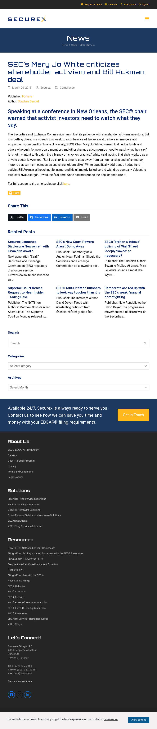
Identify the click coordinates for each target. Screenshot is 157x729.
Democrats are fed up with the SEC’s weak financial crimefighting (125, 292)
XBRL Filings (15, 624)
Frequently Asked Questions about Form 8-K (33, 564)
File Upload (130, 4)
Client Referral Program (21, 460)
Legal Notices (15, 476)
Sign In (145, 4)
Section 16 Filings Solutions (23, 504)
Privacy (12, 466)
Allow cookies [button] (138, 719)
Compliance (67, 87)
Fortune (27, 96)
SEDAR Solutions (17, 520)
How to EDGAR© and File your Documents (31, 547)
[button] (147, 18)
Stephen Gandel (28, 101)
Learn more (111, 719)
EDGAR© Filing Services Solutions (27, 498)
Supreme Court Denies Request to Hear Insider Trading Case (26, 292)
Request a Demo (93, 4)
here (66, 184)
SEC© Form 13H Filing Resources (27, 607)
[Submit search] (145, 343)
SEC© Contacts (17, 591)
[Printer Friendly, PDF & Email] (14, 192)
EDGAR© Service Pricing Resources (28, 618)
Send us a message (19, 681)
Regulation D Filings (19, 580)
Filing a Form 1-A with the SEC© (26, 575)
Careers (12, 455)
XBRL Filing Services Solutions (25, 526)
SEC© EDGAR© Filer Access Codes (28, 602)
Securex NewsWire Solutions (24, 509)
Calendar (113, 4)
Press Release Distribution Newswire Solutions (34, 515)
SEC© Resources (17, 613)
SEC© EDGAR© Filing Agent (23, 449)
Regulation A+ (16, 569)
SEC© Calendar (16, 586)
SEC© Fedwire (16, 597)
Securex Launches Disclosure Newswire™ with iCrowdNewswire (28, 246)
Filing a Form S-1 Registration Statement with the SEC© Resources (45, 553)
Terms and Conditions (20, 471)
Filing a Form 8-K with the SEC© (25, 558)
